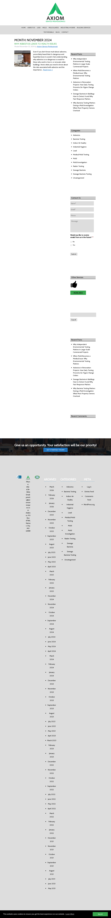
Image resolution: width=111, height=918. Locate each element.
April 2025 (52, 567)
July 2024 (51, 637)
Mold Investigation (80, 162)
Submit (73, 254)
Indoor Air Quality (79, 143)
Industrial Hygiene (68, 28)
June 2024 (52, 642)
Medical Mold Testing (81, 155)
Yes (74, 245)
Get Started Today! (55, 450)
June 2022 (52, 799)
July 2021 (51, 879)
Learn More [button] (69, 914)
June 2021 (51, 884)
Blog (58, 32)
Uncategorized (78, 178)
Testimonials (48, 32)
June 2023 (52, 726)
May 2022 (52, 804)
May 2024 (52, 646)
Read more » (48, 70)
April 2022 (52, 809)
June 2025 (52, 557)
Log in (89, 487)
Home (23, 28)
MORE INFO (78, 293)
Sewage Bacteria (79, 170)
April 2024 (52, 651)
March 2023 (51, 740)
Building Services (83, 28)
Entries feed (89, 492)
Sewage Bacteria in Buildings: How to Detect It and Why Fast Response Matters (84, 96)
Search (73, 320)
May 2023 (52, 731)
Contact (65, 32)
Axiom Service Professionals (47, 47)
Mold (44, 28)
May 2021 (51, 888)
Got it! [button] (100, 914)
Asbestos (31, 28)
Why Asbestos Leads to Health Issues (35, 43)
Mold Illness (54, 28)
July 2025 (51, 552)
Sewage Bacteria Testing (82, 174)
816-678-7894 (28, 489)
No (74, 242)
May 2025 (52, 562)
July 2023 (51, 721)
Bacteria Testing (79, 139)
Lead (39, 28)
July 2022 (51, 794)
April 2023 (52, 736)
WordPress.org (89, 504)
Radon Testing (78, 166)
